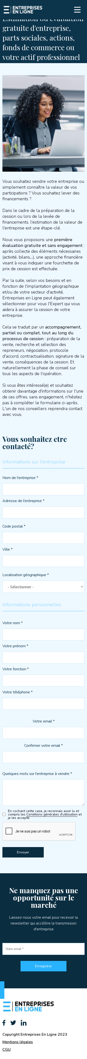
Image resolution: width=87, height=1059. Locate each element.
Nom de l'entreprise (20, 478)
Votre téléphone (17, 692)
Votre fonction (15, 669)
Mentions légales (17, 1042)
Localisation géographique (25, 575)
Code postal (13, 526)
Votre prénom (15, 646)
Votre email (44, 721)
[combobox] (43, 586)
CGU (6, 1049)
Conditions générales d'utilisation (52, 814)
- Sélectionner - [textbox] (20, 587)
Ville (7, 549)
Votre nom (12, 623)
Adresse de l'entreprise (23, 501)
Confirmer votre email (43, 746)
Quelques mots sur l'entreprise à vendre (37, 774)
